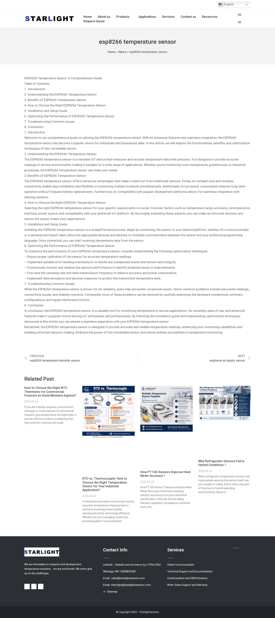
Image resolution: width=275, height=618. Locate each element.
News (122, 52)
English (228, 4)
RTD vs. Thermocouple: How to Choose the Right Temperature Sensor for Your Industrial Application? (104, 484)
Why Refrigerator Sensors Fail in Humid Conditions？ (221, 463)
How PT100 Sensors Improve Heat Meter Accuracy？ (165, 474)
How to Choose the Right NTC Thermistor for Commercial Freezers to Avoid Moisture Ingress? (50, 391)
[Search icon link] (230, 18)
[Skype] (40, 586)
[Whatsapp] (34, 586)
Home (111, 52)
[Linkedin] (27, 586)
